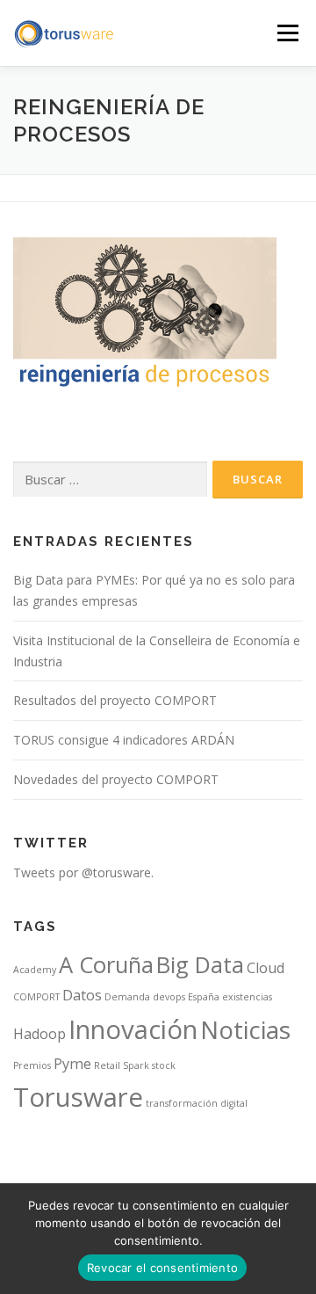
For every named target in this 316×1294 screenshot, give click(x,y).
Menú (286, 32)
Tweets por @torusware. (83, 872)
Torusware (78, 1097)
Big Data (200, 964)
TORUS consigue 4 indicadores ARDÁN (123, 739)
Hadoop (39, 1033)
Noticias (245, 1029)
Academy (34, 969)
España (203, 997)
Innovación (133, 1029)
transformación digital (197, 1103)
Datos (82, 995)
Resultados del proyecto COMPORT (115, 700)
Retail (107, 1065)
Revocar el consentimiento (162, 1268)
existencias (247, 997)
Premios (32, 1065)
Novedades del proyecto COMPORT (116, 779)
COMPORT (36, 997)
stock (164, 1065)
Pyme (72, 1063)
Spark (136, 1065)
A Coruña (106, 964)
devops (169, 997)
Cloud (265, 968)
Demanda (127, 997)
